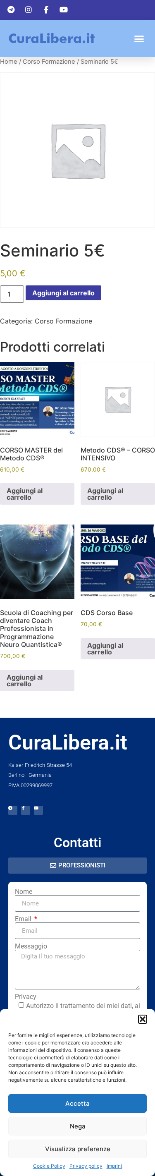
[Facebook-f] (25, 810)
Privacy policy (86, 1166)
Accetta (77, 1103)
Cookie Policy (49, 1166)
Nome (23, 892)
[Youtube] (38, 810)
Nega (78, 1126)
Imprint (114, 1166)
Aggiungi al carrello (63, 293)
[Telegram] (12, 810)
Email (24, 919)
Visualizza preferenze (77, 1149)
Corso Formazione (49, 61)
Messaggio (31, 946)
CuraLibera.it (51, 38)
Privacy (25, 997)
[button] (142, 1019)
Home (8, 61)
